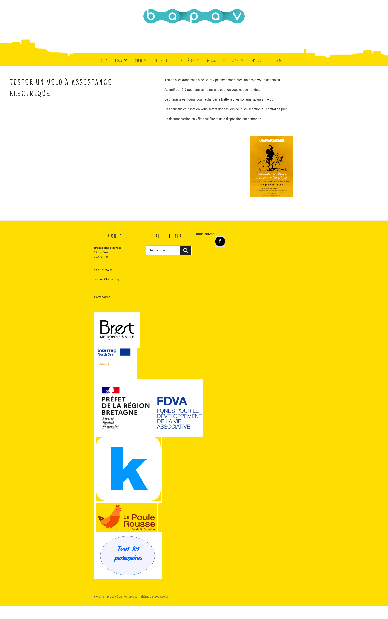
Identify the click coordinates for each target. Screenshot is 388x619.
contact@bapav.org (106, 279)
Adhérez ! (282, 60)
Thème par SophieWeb (155, 596)
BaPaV (118, 60)
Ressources (258, 60)
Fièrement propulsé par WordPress (116, 596)
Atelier (138, 60)
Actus (104, 60)
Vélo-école (187, 60)
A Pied (235, 60)
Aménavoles (213, 60)
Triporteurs (162, 60)
